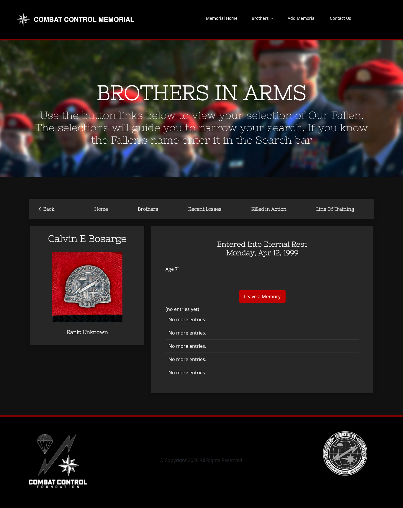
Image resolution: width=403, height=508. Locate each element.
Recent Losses (205, 209)
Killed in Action (268, 209)
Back (46, 208)
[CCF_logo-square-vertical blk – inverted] (58, 433)
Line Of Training (335, 209)
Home (101, 209)
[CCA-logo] (345, 433)
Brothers (148, 209)
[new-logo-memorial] (76, 14)
